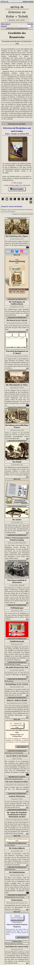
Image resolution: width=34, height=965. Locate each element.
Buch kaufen (18, 189)
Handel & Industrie (7, 209)
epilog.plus (4, 26)
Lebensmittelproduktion (17, 29)
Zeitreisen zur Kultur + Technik (17, 14)
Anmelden (30, 24)
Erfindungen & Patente (17, 777)
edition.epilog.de (5, 24)
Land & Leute (17, 941)
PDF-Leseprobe (18, 183)
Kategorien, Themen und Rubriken (11, 206)
